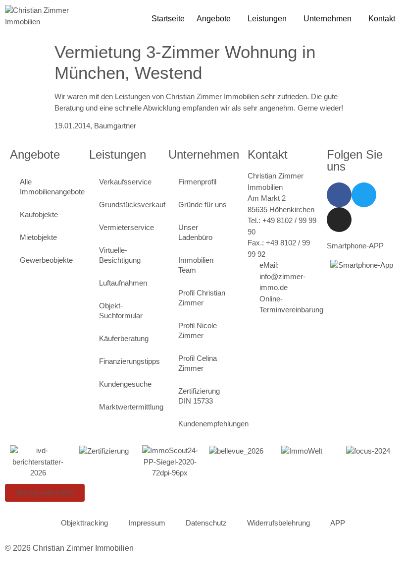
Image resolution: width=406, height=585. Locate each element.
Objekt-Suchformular (121, 310)
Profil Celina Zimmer (197, 363)
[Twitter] (364, 194)
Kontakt (381, 18)
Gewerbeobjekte (46, 260)
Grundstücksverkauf (128, 204)
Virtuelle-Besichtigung (120, 255)
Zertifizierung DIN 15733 (199, 396)
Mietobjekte (38, 237)
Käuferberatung (124, 338)
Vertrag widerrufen (44, 492)
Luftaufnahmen (123, 283)
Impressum (146, 523)
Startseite (168, 18)
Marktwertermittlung (128, 407)
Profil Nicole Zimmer (197, 330)
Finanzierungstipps (128, 361)
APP (337, 523)
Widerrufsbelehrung (278, 523)
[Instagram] (339, 219)
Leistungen (267, 18)
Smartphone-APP (355, 245)
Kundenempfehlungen (208, 423)
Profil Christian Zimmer (201, 298)
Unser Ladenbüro (195, 232)
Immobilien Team (195, 265)
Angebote (214, 18)
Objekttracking (84, 523)
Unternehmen (328, 18)
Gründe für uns (202, 204)
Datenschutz (206, 523)
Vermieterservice (126, 227)
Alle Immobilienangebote (49, 186)
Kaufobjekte (39, 214)
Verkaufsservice (125, 181)
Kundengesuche (125, 384)
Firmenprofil (197, 181)
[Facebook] (339, 194)
